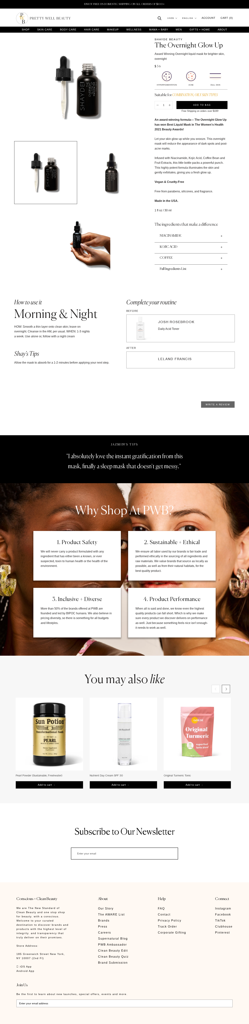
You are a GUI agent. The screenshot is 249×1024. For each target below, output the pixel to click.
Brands (104, 920)
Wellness (133, 29)
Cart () (227, 17)
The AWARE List (111, 914)
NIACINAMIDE (170, 235)
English (187, 18)
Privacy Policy (169, 920)
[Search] (160, 18)
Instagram (223, 908)
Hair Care (91, 29)
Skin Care (44, 29)
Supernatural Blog (113, 938)
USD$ (170, 18)
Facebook (223, 914)
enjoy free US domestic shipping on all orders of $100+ (124, 4)
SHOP (26, 29)
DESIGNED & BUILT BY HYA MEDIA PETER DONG (50, 1018)
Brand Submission (113, 962)
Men (179, 29)
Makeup (113, 29)
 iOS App (24, 966)
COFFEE (166, 257)
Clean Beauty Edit (113, 950)
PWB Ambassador (112, 944)
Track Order (167, 926)
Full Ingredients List (173, 269)
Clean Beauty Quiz (113, 956)
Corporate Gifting (172, 932)
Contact (164, 914)
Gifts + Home (200, 29)
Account (208, 17)
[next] (226, 689)
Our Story (106, 908)
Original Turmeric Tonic (177, 775)
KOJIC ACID (168, 247)
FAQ (161, 908)
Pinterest (222, 932)
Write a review (218, 404)
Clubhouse (224, 926)
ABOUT (222, 29)
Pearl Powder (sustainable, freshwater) (39, 775)
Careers (104, 932)
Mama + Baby (158, 29)
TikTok (220, 920)
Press (102, 926)
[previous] (216, 689)
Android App (25, 970)
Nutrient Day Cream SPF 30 (106, 775)
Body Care (68, 29)
